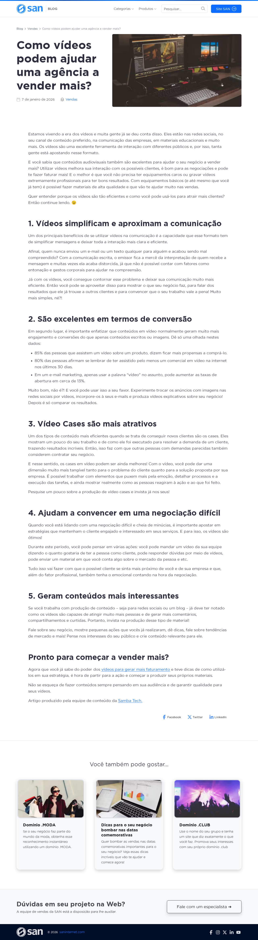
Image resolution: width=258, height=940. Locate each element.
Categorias (123, 8)
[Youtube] (238, 932)
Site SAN (223, 9)
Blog (20, 28)
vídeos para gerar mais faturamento (135, 669)
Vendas (32, 28)
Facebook (174, 717)
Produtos (146, 8)
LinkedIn (220, 717)
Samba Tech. (130, 701)
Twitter (198, 717)
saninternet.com (72, 932)
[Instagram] (218, 932)
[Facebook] (211, 932)
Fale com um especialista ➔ (204, 907)
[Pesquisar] (203, 9)
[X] (225, 932)
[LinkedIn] (232, 932)
